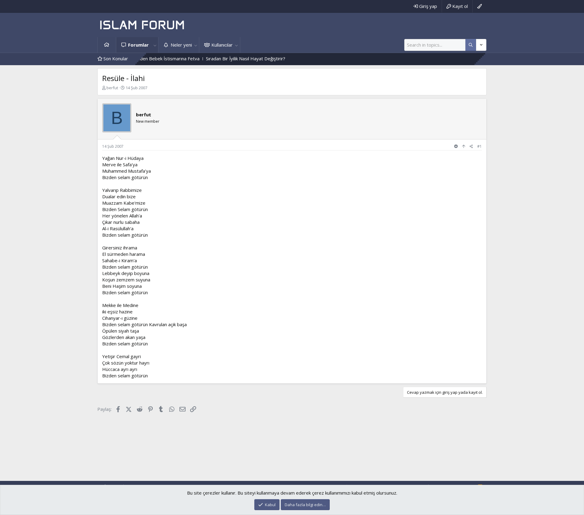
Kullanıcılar (222, 45)
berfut (112, 87)
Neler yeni (181, 45)
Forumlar (138, 45)
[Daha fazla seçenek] (470, 45)
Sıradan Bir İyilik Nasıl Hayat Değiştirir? (232, 58)
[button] (154, 45)
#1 (479, 146)
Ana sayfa (107, 45)
